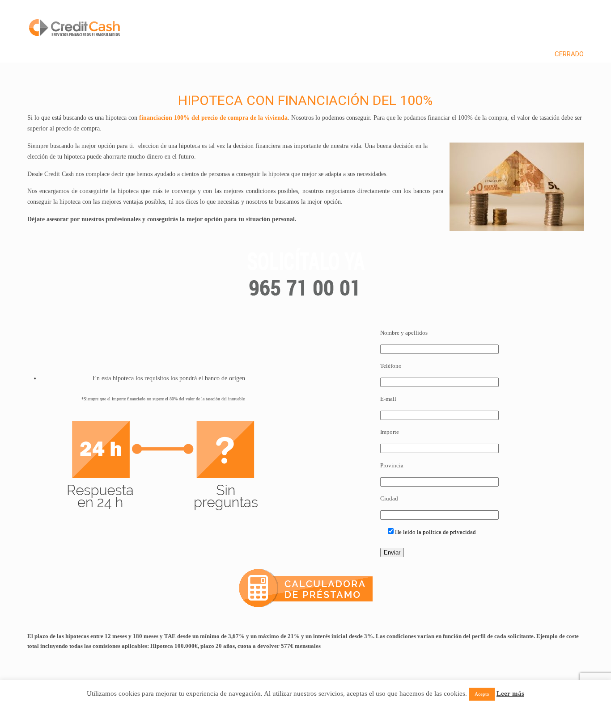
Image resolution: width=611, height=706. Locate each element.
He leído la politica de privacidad (435, 532)
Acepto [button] (482, 694)
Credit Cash (75, 20)
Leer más (510, 693)
